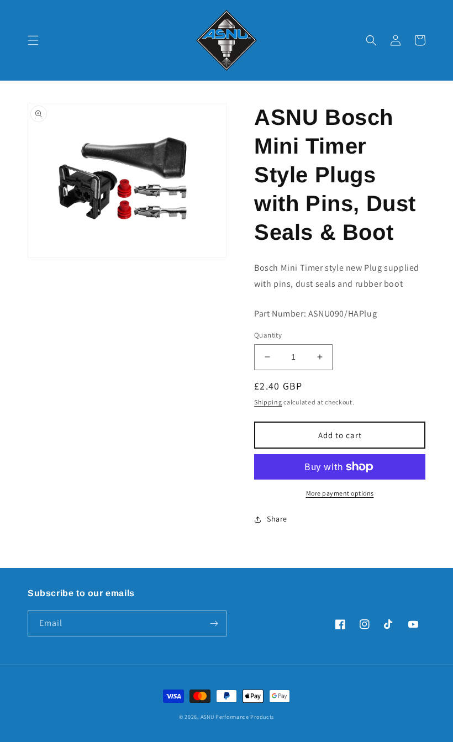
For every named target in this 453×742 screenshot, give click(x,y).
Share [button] (277, 519)
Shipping (268, 402)
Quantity (268, 335)
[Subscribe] (214, 623)
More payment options (340, 493)
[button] (33, 40)
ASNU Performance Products (238, 716)
